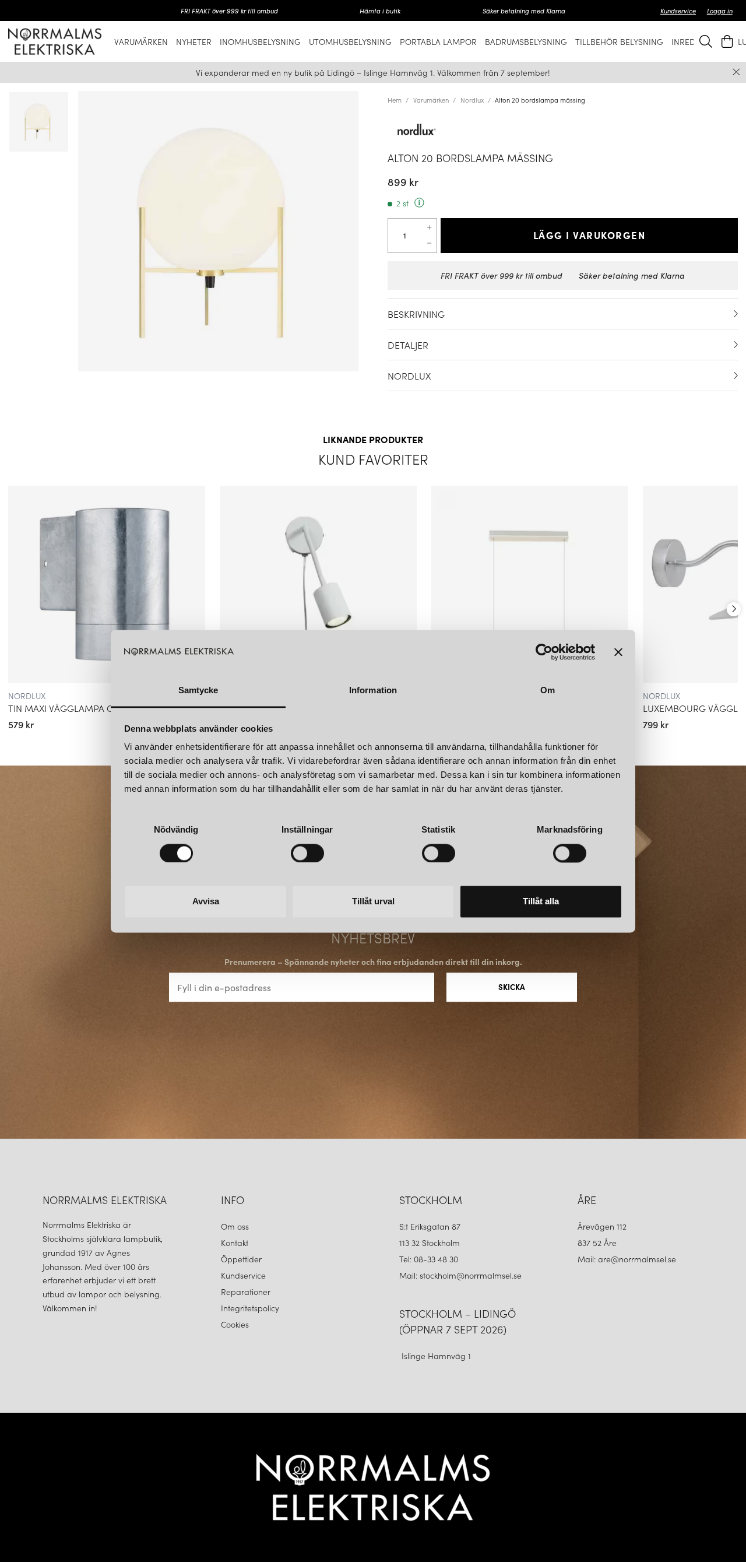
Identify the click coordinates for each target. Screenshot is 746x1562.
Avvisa (205, 902)
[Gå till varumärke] (563, 129)
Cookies (235, 1324)
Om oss (235, 1226)
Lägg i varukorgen (589, 235)
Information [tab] (373, 691)
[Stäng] (736, 72)
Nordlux (472, 99)
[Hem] (54, 41)
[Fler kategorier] (734, 609)
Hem (395, 99)
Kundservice (678, 10)
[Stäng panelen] (618, 652)
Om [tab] (547, 691)
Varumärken (431, 99)
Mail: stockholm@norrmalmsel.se (460, 1275)
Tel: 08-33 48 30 (429, 1259)
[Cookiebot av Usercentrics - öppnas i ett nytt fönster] (544, 652)
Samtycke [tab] (198, 691)
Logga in (720, 10)
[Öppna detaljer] (736, 314)
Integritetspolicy (250, 1308)
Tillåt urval (373, 902)
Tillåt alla (541, 902)
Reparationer (245, 1291)
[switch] (307, 853)
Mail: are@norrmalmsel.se (627, 1259)
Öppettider (241, 1259)
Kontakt (236, 1242)
